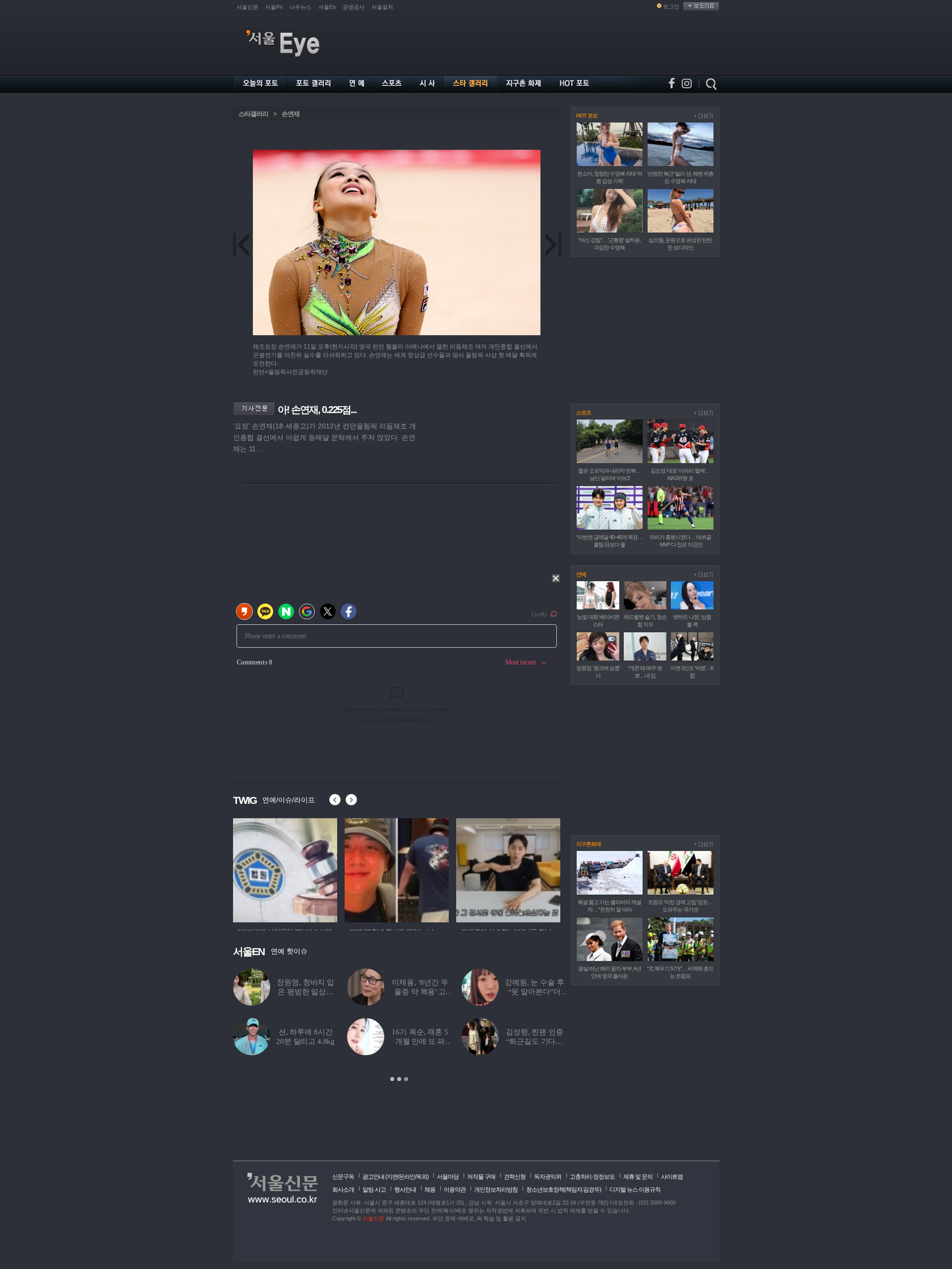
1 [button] (392, 1079)
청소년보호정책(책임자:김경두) (563, 1189)
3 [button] (406, 1079)
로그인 (671, 6)
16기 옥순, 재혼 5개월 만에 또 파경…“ (420, 1041)
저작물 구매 (481, 1176)
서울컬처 (382, 7)
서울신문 (247, 7)
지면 (392, 1176)
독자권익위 (547, 1176)
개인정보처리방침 (496, 1189)
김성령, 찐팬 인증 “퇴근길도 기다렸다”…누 (534, 1041)
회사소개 (343, 1189)
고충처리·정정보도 (592, 1176)
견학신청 (515, 1176)
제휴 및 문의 (638, 1176)
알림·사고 (374, 1189)
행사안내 (405, 1189)
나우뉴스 (300, 7)
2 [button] (399, 1079)
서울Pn (274, 7)
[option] (243, 869)
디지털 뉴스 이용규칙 (634, 1189)
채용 (429, 1189)
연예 (581, 574)
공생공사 (353, 7)
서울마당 (448, 1176)
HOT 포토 (586, 116)
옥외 (421, 1176)
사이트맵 (672, 1176)
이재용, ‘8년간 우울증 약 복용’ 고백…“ (420, 991)
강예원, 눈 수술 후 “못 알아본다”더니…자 (534, 991)
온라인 (407, 1176)
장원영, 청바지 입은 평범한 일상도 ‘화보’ (305, 991)
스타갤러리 (253, 114)
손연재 (290, 114)
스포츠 (583, 413)
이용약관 (455, 1189)
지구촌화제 (588, 844)
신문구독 (343, 1176)
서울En (327, 7)
